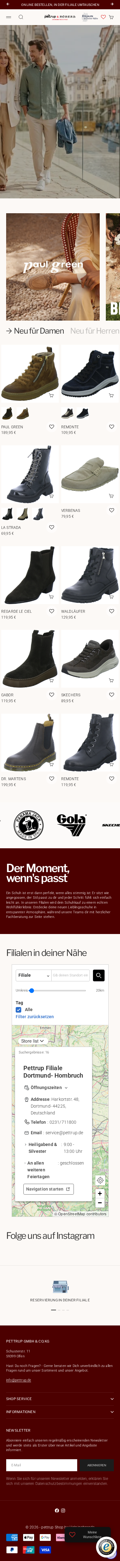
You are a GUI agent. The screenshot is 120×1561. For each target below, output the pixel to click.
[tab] (35, 331)
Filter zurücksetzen (35, 1016)
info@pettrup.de (18, 1380)
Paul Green (12, 427)
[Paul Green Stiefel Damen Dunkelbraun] (7, 413)
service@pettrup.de (64, 1132)
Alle (29, 1009)
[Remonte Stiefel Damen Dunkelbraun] (67, 413)
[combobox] (71, 975)
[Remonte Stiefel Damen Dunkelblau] (83, 413)
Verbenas (70, 510)
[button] (100, 1193)
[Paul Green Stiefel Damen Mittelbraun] (23, 413)
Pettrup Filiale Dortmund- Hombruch (53, 1071)
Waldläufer (73, 611)
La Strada (11, 527)
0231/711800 (63, 1122)
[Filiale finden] (99, 975)
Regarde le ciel (16, 611)
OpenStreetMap (71, 1213)
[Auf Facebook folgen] (56, 1510)
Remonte (70, 427)
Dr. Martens (13, 779)
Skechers (70, 695)
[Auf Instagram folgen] (63, 1510)
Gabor (7, 695)
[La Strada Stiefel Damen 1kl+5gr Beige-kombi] (23, 514)
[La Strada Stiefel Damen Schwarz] (7, 514)
